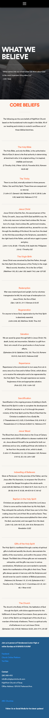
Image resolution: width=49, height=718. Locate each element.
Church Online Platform (11, 657)
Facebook (5, 654)
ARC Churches (7, 701)
